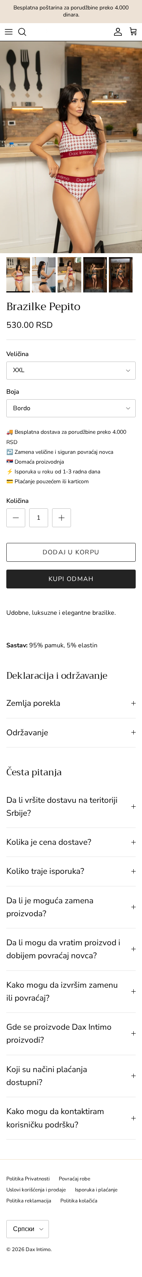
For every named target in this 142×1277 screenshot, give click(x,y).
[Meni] (8, 31)
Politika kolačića (78, 1200)
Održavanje (27, 732)
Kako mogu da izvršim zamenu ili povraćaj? (62, 991)
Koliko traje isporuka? (45, 871)
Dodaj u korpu (71, 552)
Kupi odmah (71, 579)
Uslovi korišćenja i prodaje (36, 1189)
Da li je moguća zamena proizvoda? (49, 907)
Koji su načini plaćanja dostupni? (46, 1076)
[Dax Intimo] (71, 32)
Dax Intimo (38, 1249)
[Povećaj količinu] (61, 517)
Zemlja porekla (33, 703)
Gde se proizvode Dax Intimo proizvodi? (59, 1033)
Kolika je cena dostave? (48, 842)
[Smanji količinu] (15, 517)
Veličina (17, 354)
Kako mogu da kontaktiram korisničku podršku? (55, 1118)
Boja (12, 391)
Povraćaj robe (74, 1178)
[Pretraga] (26, 31)
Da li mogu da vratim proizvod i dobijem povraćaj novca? (63, 949)
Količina (17, 501)
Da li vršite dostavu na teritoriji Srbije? (62, 806)
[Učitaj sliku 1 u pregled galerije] (71, 147)
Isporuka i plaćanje (96, 1189)
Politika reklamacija (28, 1200)
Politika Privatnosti (28, 1178)
